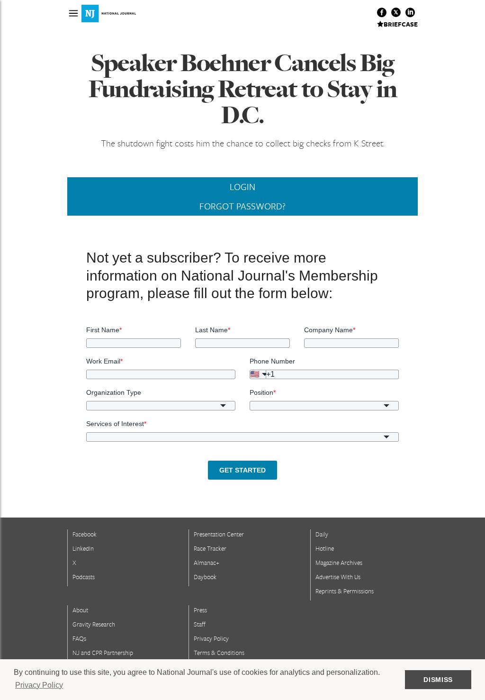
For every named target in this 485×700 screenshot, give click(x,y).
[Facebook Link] (381, 12)
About (80, 610)
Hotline (324, 548)
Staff (200, 624)
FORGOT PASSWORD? (242, 206)
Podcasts (83, 577)
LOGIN (242, 187)
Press (200, 610)
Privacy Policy (211, 638)
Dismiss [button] (438, 679)
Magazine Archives (338, 562)
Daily (321, 534)
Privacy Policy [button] (39, 685)
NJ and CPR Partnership (102, 652)
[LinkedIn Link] (410, 12)
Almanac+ (206, 562)
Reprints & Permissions (344, 591)
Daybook (205, 577)
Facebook (84, 534)
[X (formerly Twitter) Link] (396, 12)
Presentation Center (219, 534)
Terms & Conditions (219, 652)
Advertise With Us (337, 577)
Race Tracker (210, 548)
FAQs (79, 638)
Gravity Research (93, 624)
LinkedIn (83, 548)
